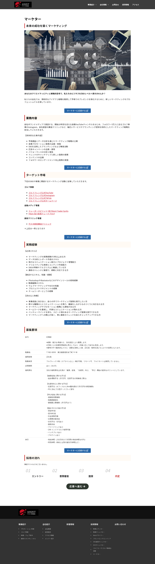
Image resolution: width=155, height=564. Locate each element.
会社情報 (103, 5)
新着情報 (70, 524)
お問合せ (115, 5)
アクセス (135, 5)
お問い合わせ (120, 524)
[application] (95, 4)
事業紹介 (91, 5)
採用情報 (125, 5)
